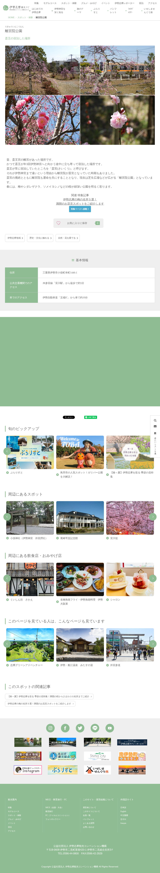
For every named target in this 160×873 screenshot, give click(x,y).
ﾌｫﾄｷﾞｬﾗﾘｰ (131, 10)
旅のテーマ (80, 10)
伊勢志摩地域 (14, 238)
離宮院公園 (41, 17)
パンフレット (113, 10)
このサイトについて (91, 811)
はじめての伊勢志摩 (37, 10)
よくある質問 (88, 823)
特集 (10, 807)
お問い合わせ (88, 827)
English (123, 811)
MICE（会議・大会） (54, 807)
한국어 (123, 819)
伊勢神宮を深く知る (59, 10)
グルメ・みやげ (14, 819)
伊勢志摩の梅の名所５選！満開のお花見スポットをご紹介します (39, 704)
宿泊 (10, 827)
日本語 (123, 807)
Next (153, 517)
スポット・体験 (25, 17)
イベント (11, 823)
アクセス (11, 831)
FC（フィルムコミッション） (57, 815)
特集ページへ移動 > (80, 209)
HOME (11, 17)
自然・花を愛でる (67, 238)
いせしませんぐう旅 (149, 10)
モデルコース (13, 811)
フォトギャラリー (52, 819)
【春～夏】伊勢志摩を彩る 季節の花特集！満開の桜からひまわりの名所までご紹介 (48, 696)
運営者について (89, 807)
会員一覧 (86, 815)
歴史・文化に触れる (39, 238)
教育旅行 (49, 811)
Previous (7, 451)
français (123, 823)
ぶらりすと (96, 10)
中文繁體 (124, 815)
